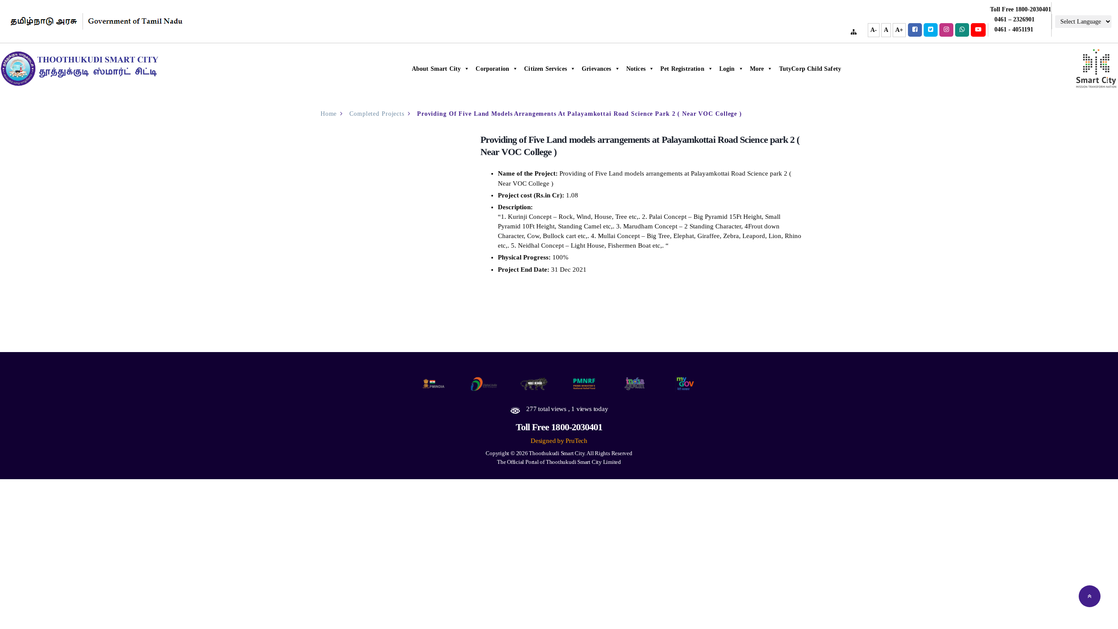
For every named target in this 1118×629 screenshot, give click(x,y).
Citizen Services (545, 69)
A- (873, 30)
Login (727, 69)
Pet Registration (682, 69)
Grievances (596, 69)
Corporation (492, 69)
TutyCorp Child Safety (810, 69)
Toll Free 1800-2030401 (559, 427)
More (757, 69)
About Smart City (436, 69)
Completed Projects (376, 114)
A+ (899, 30)
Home (329, 114)
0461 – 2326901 (1014, 19)
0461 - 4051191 (1013, 29)
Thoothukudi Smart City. (557, 453)
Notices (635, 69)
